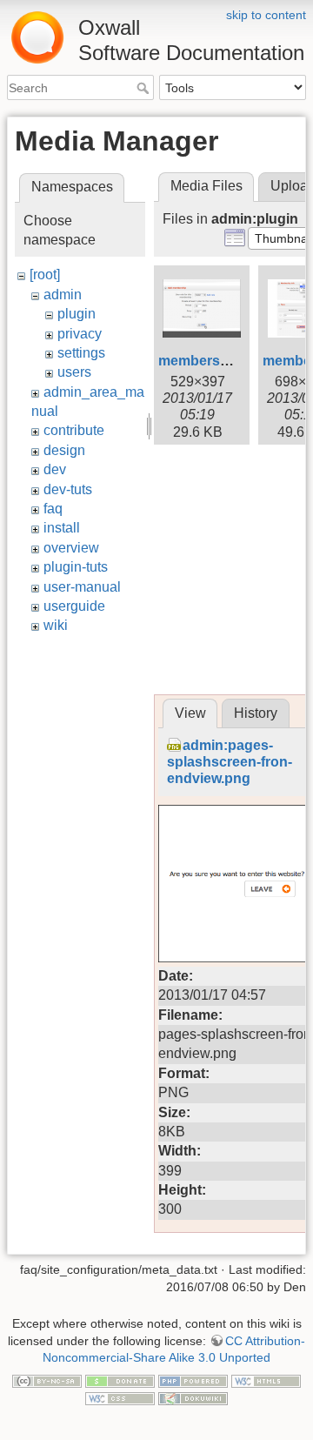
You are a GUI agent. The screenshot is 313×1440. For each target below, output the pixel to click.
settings (81, 352)
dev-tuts (67, 489)
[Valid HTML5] (266, 1381)
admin (62, 294)
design (64, 450)
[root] (45, 274)
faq (53, 508)
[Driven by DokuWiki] (193, 1397)
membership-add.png (229, 360)
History (255, 713)
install (61, 527)
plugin (76, 313)
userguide (74, 606)
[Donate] (120, 1381)
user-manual (82, 586)
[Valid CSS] (120, 1397)
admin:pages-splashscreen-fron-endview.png (229, 762)
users (74, 372)
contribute (73, 430)
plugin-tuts (75, 566)
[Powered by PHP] (193, 1381)
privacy (79, 333)
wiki (55, 625)
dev (54, 469)
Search (145, 88)
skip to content (266, 15)
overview (71, 547)
